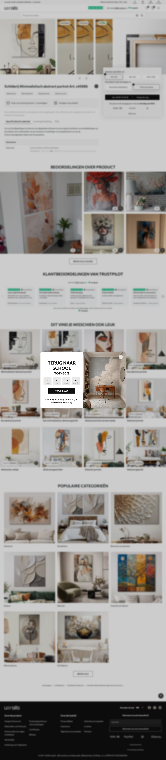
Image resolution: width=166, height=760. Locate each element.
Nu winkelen (62, 391)
